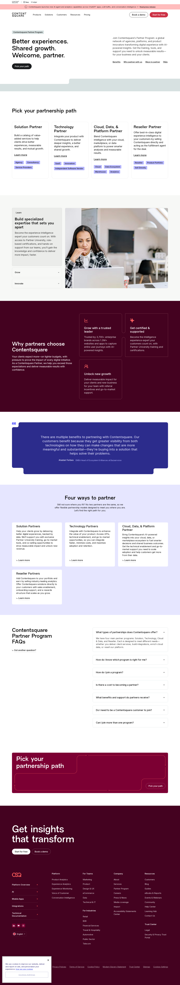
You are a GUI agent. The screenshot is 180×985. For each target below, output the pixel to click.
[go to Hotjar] (34, 2)
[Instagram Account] (23, 925)
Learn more (20, 155)
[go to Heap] (26, 2)
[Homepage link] (16, 875)
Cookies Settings (160, 967)
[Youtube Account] (18, 925)
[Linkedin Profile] (14, 925)
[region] (27, 969)
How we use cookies (24, 969)
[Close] (48, 960)
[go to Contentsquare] (16, 2)
